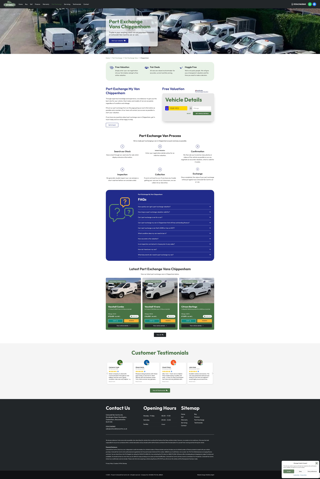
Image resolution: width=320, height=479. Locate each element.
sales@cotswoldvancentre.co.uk (116, 429)
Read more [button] (112, 381)
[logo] (9, 4)
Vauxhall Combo (116, 306)
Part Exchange (57, 4)
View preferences (312, 471)
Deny (300, 471)
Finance (37, 4)
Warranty (46, 4)
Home (21, 4)
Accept (289, 471)
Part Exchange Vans (131, 58)
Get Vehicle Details (202, 113)
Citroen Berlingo (189, 306)
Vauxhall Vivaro (152, 306)
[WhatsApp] (310, 4)
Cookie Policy (297, 475)
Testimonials (77, 4)
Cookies (116, 463)
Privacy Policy (303, 475)
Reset (189, 113)
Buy (26, 4)
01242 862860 (110, 426)
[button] (317, 463)
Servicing (67, 4)
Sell (31, 4)
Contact (86, 4)
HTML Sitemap (123, 463)
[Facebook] (314, 4)
